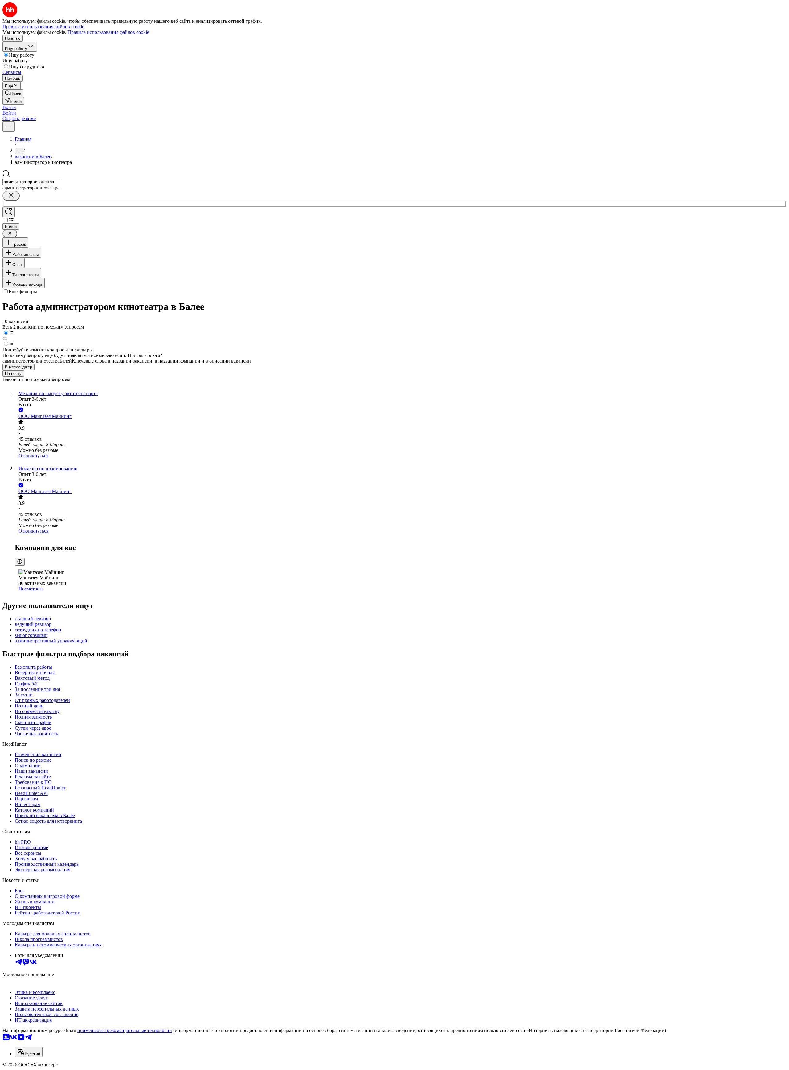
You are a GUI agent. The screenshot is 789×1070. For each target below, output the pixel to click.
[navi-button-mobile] (8, 126)
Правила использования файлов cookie (108, 32)
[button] (9, 107)
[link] (12, 93)
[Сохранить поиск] (8, 212)
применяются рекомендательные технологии (124, 1030)
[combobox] (30, 182)
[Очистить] (11, 196)
